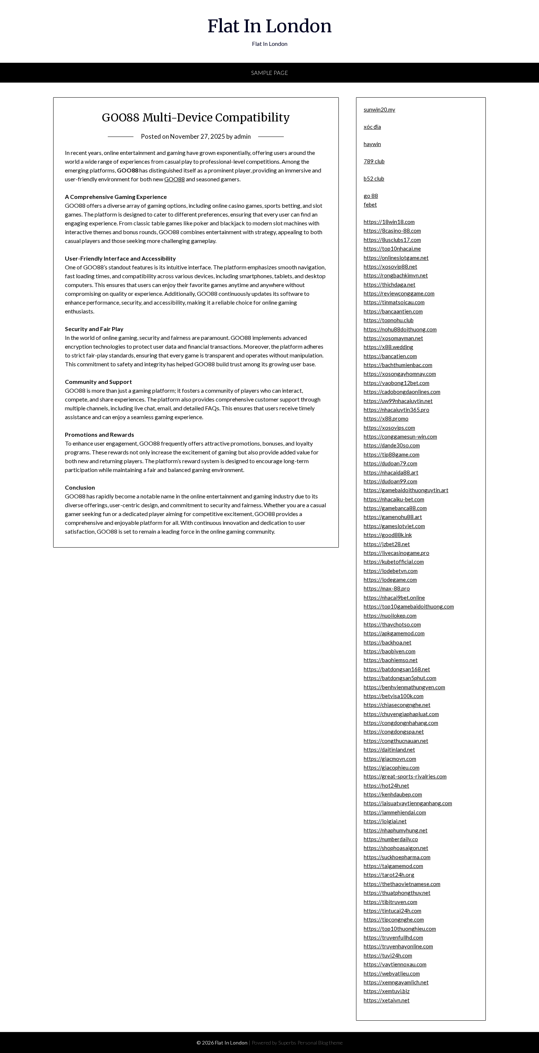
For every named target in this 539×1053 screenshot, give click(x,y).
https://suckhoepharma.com (397, 857)
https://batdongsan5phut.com (400, 678)
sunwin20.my (379, 109)
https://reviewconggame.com (399, 293)
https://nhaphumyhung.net (396, 830)
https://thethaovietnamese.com (402, 883)
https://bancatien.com (390, 356)
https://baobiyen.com (389, 651)
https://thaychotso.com (392, 624)
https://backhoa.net (387, 642)
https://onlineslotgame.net (396, 257)
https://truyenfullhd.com (393, 937)
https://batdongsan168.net (397, 669)
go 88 (371, 195)
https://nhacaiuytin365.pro (396, 409)
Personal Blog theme (320, 1042)
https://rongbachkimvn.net (396, 275)
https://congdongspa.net (394, 731)
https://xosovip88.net (390, 266)
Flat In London (270, 26)
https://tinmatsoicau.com (394, 302)
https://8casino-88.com (392, 230)
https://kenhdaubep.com (393, 794)
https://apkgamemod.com (394, 633)
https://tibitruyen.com (390, 901)
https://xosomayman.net (393, 338)
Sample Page (269, 72)
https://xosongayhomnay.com (400, 373)
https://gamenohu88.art (393, 516)
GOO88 (174, 178)
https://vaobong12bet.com (396, 383)
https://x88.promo (386, 418)
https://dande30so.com (392, 445)
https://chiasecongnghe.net (397, 704)
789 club (374, 161)
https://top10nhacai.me (392, 248)
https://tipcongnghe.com (394, 919)
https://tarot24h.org (389, 874)
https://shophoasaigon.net (396, 848)
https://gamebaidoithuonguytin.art (406, 490)
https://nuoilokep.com (390, 615)
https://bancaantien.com (393, 311)
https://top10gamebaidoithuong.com (409, 606)
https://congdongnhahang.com (401, 722)
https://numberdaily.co (391, 839)
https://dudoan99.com (390, 481)
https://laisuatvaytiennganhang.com (408, 803)
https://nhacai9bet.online (394, 597)
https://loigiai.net (385, 821)
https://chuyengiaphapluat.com (401, 714)
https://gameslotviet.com (394, 526)
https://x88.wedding (388, 347)
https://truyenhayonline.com (398, 946)
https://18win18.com (389, 221)
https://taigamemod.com (393, 866)
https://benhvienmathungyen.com (404, 687)
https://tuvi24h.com (388, 955)
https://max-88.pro (387, 588)
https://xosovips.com (389, 427)
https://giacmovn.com (390, 758)
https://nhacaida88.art (391, 472)
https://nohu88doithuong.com (400, 329)
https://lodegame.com (390, 579)
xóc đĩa (372, 126)
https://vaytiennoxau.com (395, 964)
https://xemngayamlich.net (396, 982)
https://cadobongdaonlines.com (402, 391)
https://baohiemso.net (391, 660)
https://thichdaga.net (389, 284)
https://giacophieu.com (391, 767)
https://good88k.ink (388, 534)
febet (370, 204)
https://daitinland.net (389, 749)
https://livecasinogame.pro (396, 552)
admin (242, 136)
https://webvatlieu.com (392, 973)
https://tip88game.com (391, 454)
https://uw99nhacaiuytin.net (398, 400)
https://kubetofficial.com (394, 561)
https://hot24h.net (386, 785)
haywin (372, 144)
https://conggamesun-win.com (400, 436)
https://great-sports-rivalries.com (405, 776)
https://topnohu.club (389, 320)
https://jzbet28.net (387, 544)
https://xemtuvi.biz (387, 991)
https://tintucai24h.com (392, 910)
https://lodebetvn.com (391, 570)
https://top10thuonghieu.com (400, 928)
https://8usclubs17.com (392, 239)
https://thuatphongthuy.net (397, 892)
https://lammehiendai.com (395, 812)
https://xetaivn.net (387, 1000)
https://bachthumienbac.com (398, 365)
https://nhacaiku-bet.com (394, 499)
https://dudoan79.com (390, 463)
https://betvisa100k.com (393, 696)
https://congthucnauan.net (396, 740)
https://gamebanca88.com (395, 508)
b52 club (374, 178)
